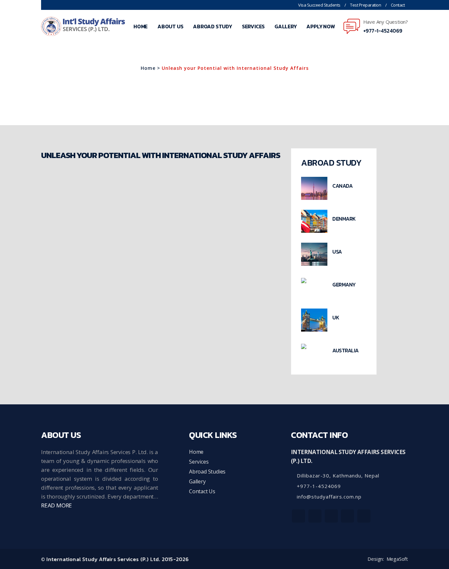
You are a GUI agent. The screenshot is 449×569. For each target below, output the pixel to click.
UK (335, 317)
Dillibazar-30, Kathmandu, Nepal (337, 475)
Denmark (344, 219)
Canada (342, 186)
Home (140, 26)
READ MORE (56, 505)
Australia (345, 350)
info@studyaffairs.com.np (328, 496)
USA (337, 252)
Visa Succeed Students (319, 5)
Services (253, 26)
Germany (344, 284)
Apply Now (320, 26)
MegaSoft (397, 558)
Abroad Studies (207, 471)
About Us (170, 26)
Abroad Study (212, 26)
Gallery (285, 26)
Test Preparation (365, 5)
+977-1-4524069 (382, 31)
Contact (398, 5)
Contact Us (202, 491)
